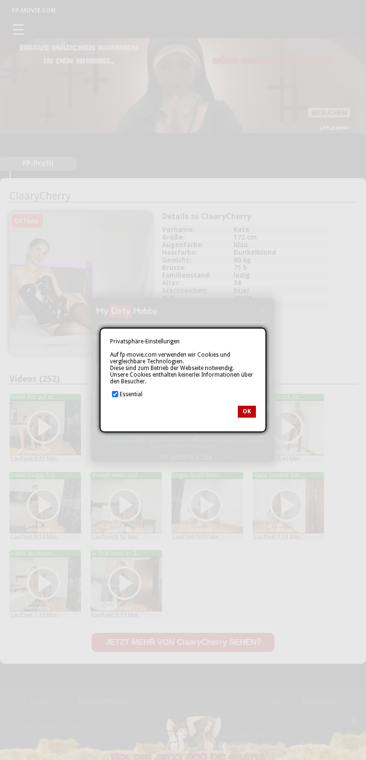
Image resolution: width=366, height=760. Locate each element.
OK (247, 411)
